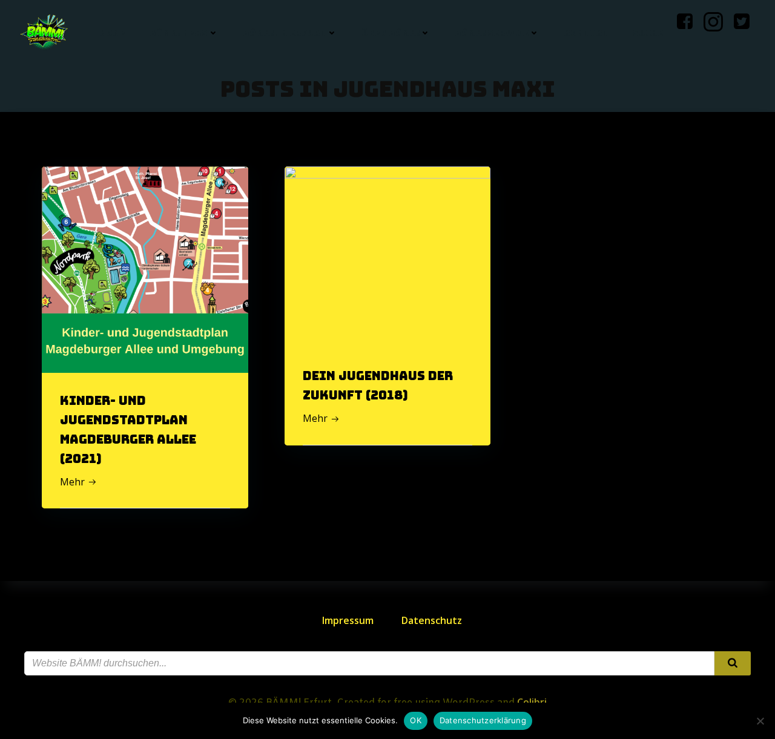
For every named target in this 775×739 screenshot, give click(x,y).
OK (415, 720)
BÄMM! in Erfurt (284, 32)
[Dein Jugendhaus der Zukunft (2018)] (388, 241)
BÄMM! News (179, 32)
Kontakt (586, 32)
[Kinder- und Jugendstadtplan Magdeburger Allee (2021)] (145, 268)
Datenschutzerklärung (483, 720)
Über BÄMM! (390, 32)
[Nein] (760, 721)
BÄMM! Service (492, 32)
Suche (648, 32)
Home (112, 32)
